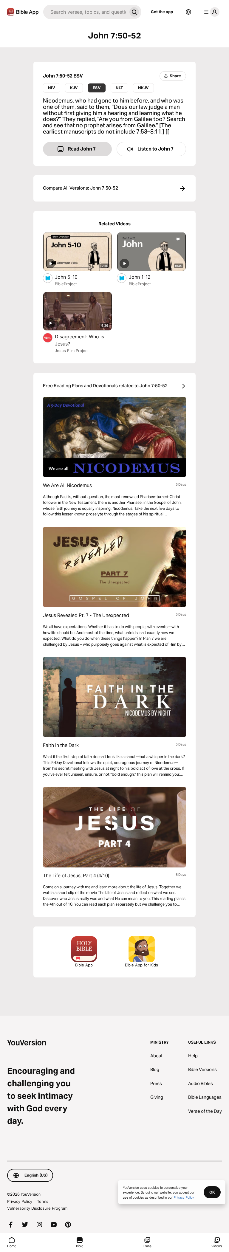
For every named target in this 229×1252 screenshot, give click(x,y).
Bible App (84, 965)
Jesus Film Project (72, 350)
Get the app (162, 11)
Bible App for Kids (141, 965)
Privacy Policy (19, 1201)
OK (212, 1192)
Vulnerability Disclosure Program (37, 1208)
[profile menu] (210, 12)
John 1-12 (146, 277)
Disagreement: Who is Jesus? (79, 340)
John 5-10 (72, 277)
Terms (42, 1201)
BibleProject (66, 283)
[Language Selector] (188, 12)
